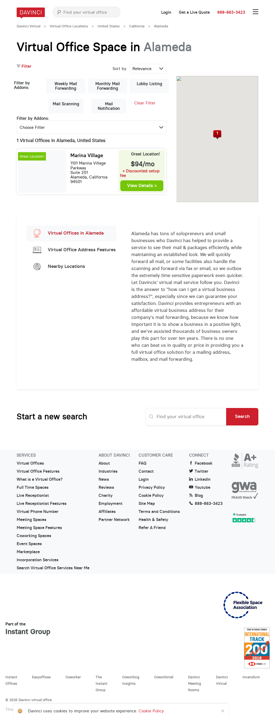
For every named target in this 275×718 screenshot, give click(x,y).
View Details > (142, 185)
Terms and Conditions (159, 511)
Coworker (73, 677)
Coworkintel (163, 677)
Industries (108, 471)
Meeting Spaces (31, 519)
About (104, 463)
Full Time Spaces (33, 487)
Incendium (251, 677)
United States (108, 26)
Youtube (202, 487)
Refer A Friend (152, 527)
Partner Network (114, 519)
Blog (199, 495)
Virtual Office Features (38, 471)
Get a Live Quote (194, 12)
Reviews (106, 487)
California (136, 26)
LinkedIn (203, 479)
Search (242, 416)
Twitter (201, 471)
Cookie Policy (151, 495)
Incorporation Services (38, 559)
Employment (110, 503)
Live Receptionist (33, 495)
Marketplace (28, 551)
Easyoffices (41, 677)
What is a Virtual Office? (40, 479)
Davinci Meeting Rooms (194, 683)
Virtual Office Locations (69, 26)
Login (166, 12)
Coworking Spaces (34, 535)
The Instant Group (101, 683)
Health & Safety (153, 519)
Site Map (147, 503)
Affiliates (107, 511)
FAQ (142, 463)
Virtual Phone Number (38, 511)
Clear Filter (144, 102)
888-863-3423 (231, 12)
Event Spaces (29, 543)
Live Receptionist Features (42, 503)
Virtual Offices (30, 463)
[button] (217, 134)
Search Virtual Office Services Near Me (53, 568)
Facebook (203, 463)
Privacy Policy (152, 487)
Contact (146, 471)
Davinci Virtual (28, 26)
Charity (106, 495)
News (104, 479)
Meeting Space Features (39, 527)
